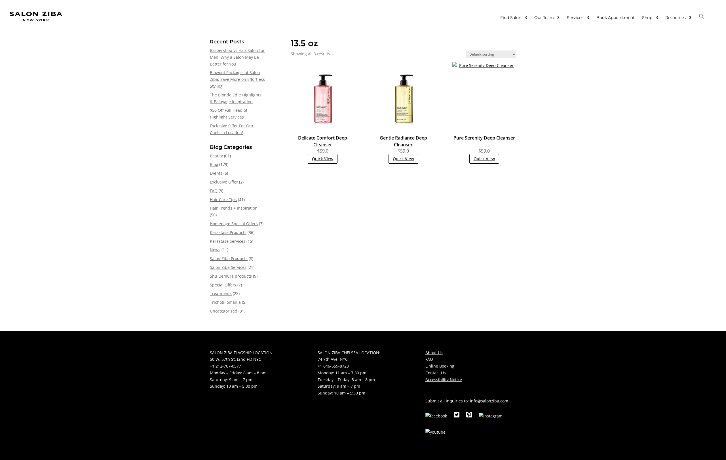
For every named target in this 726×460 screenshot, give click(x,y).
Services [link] (575, 18)
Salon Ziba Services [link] (228, 267)
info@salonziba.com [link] (489, 401)
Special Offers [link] (223, 285)
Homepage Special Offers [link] (234, 223)
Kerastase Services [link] (227, 241)
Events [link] (216, 173)
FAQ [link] (214, 190)
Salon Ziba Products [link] (229, 258)
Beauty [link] (216, 156)
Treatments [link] (221, 293)
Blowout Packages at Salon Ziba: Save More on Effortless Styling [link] (237, 79)
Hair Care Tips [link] (223, 199)
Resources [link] (675, 18)
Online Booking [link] (439, 366)
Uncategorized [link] (223, 311)
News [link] (215, 249)
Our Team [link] (544, 18)
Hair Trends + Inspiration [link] (234, 208)
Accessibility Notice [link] (443, 379)
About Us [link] (434, 352)
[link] (36, 16)
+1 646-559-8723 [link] (333, 366)
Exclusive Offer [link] (224, 182)
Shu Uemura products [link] (231, 276)
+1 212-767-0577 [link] (225, 366)
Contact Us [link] (435, 372)
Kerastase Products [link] (228, 232)
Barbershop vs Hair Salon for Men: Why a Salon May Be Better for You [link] (237, 57)
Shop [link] (647, 18)
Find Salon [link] (510, 18)
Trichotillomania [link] (225, 302)
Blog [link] (214, 164)
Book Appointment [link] (615, 18)
